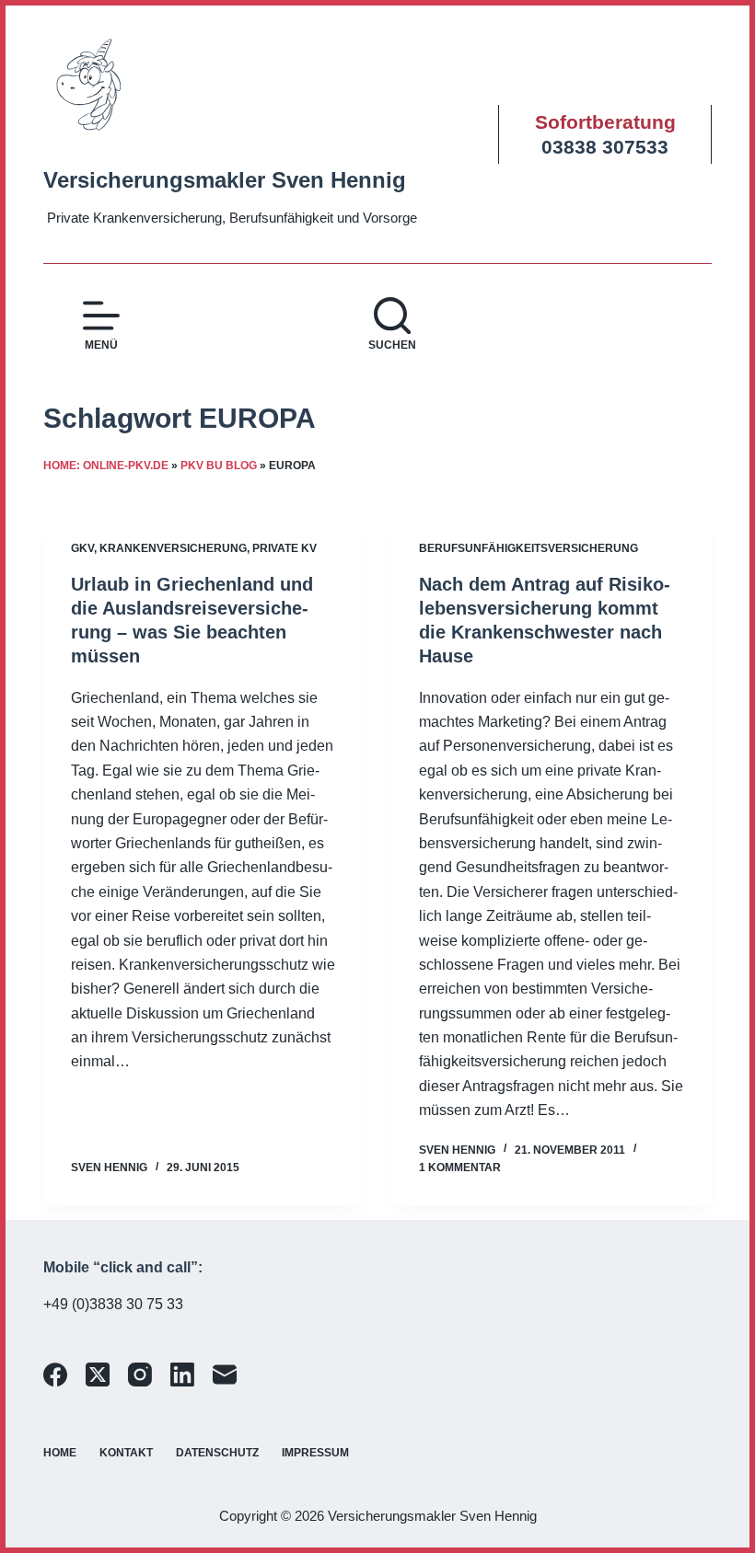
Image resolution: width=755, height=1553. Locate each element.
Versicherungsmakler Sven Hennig (224, 179)
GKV (82, 548)
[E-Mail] (225, 1374)
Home (59, 1452)
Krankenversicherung (173, 548)
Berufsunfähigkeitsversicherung (528, 548)
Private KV (284, 548)
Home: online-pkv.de (105, 465)
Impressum (315, 1452)
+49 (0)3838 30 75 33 (113, 1304)
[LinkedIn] (182, 1374)
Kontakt (126, 1452)
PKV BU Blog (218, 465)
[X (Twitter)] (98, 1374)
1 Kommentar (460, 1167)
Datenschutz (217, 1452)
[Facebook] (55, 1374)
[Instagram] (140, 1374)
